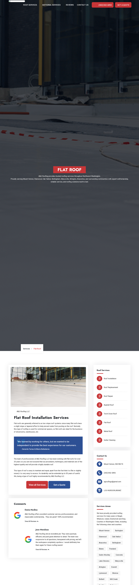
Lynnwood (103, 573)
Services (26, 349)
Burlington (119, 531)
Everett (114, 567)
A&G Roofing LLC (23, 411)
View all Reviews (31, 521)
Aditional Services (51, 5)
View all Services (37, 485)
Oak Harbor (116, 537)
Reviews (70, 5)
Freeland (112, 549)
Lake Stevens (104, 561)
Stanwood (103, 537)
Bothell (101, 579)
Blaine (101, 549)
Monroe (115, 573)
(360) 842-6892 (105, 5)
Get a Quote (123, 5)
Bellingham (116, 543)
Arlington (102, 567)
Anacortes (103, 543)
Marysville (119, 561)
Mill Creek (114, 579)
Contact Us (83, 5)
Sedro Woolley (104, 555)
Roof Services (30, 5)
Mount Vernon (104, 531)
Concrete (119, 555)
